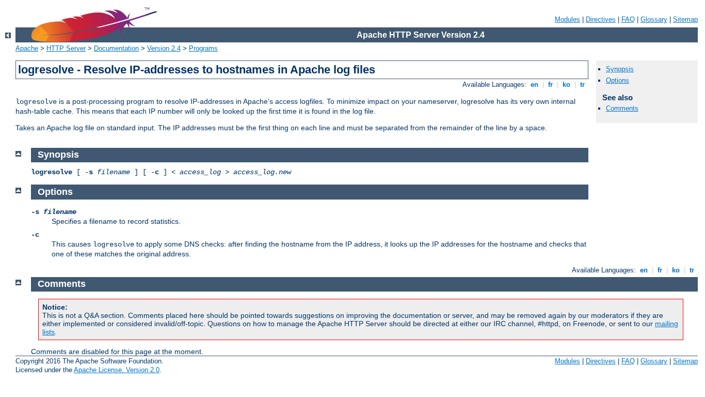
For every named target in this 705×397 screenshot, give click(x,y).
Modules (567, 19)
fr (550, 84)
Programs (203, 48)
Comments (622, 108)
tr (582, 84)
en (534, 84)
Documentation (116, 48)
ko (566, 84)
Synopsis (620, 69)
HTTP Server (66, 48)
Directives (601, 19)
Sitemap (685, 19)
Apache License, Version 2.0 (116, 370)
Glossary (653, 19)
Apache (26, 48)
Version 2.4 (164, 48)
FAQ (628, 19)
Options (617, 80)
